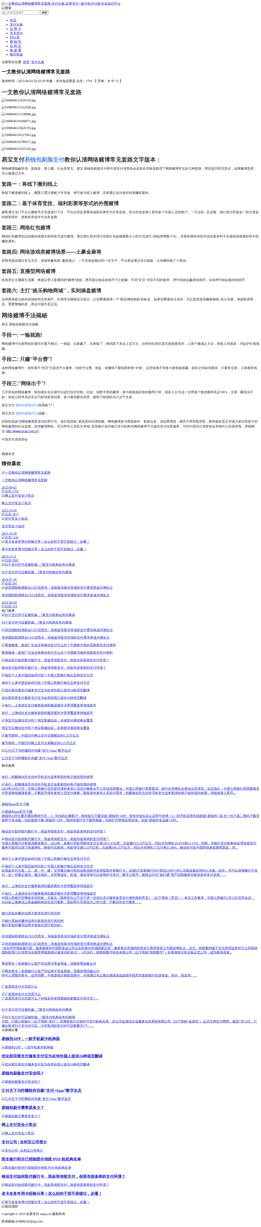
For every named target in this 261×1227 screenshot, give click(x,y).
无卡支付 (16, 33)
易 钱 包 (15, 41)
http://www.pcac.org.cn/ (22, 431)
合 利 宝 (15, 46)
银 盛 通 (15, 50)
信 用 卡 (15, 29)
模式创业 (16, 54)
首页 (13, 20)
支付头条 (16, 24)
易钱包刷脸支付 (44, 159)
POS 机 (15, 37)
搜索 (44, 12)
